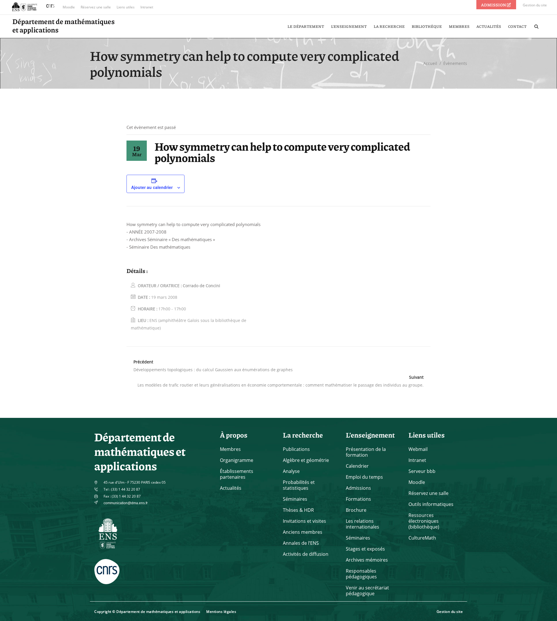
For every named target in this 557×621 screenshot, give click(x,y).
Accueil (430, 63)
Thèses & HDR (298, 510)
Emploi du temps (364, 477)
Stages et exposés (365, 549)
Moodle (69, 7)
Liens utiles (126, 7)
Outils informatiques (430, 504)
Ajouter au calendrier (152, 187)
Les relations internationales (362, 524)
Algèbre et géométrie (306, 460)
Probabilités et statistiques (299, 485)
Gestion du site (535, 5)
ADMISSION (494, 5)
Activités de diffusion (305, 554)
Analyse (291, 471)
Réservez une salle (96, 7)
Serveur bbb (421, 471)
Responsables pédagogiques (361, 574)
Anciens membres (302, 532)
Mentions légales (221, 611)
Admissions (358, 488)
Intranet (146, 7)
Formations (358, 499)
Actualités (230, 488)
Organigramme (236, 460)
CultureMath (422, 538)
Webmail (418, 449)
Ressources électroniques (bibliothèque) (423, 521)
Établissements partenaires (236, 474)
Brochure (356, 510)
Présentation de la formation (366, 452)
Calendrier (357, 466)
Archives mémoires (367, 560)
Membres (230, 449)
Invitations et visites (304, 521)
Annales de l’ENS (301, 543)
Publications (296, 449)
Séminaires (295, 499)
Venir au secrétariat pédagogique (367, 590)
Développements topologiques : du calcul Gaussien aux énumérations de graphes (213, 369)
